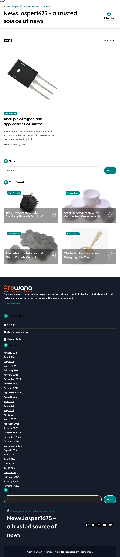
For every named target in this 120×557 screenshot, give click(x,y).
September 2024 (13, 445)
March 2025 (10, 419)
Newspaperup (68, 551)
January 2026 (11, 374)
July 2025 (9, 401)
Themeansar (85, 551)
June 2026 (9, 357)
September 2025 (13, 392)
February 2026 (11, 370)
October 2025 (11, 388)
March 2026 (10, 365)
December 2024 (12, 432)
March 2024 (10, 472)
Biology (11, 324)
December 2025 (12, 379)
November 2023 (12, 485)
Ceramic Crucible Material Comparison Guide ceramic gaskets (82, 216)
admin (6, 144)
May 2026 (9, 361)
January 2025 (11, 428)
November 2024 (12, 436)
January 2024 (11, 481)
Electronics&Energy (17, 331)
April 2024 (9, 468)
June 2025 (9, 405)
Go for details (11, 303)
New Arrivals (10, 113)
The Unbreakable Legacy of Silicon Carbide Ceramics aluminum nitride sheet (24, 257)
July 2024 (9, 454)
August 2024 (10, 450)
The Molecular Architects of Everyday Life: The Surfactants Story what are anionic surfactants (82, 259)
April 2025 (9, 414)
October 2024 (11, 441)
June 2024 (9, 459)
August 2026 (10, 352)
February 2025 (11, 423)
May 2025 (9, 410)
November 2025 (12, 383)
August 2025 (10, 396)
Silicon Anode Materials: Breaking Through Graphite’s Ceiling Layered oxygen (25, 216)
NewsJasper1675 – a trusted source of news (32, 526)
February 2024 (12, 476)
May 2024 (9, 463)
